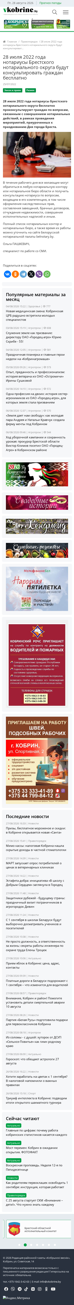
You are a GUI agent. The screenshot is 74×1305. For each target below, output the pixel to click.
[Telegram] (23, 274)
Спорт (32, 1093)
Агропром (34, 328)
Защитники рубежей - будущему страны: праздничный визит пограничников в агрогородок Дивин (35, 902)
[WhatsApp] (47, 274)
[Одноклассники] (15, 274)
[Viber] (39, 274)
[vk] (33, 1289)
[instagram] (40, 1289)
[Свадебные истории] (37, 502)
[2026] (37, 474)
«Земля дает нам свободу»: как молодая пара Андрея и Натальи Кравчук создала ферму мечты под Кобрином (35, 419)
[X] (31, 274)
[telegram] (19, 1289)
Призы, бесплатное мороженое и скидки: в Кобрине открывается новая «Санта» (36, 830)
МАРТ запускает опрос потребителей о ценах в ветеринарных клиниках (34, 865)
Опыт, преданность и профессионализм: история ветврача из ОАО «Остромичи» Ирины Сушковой (35, 376)
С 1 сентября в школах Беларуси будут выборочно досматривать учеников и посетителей (33, 924)
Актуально (34, 958)
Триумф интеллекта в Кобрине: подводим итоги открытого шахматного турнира (36, 1100)
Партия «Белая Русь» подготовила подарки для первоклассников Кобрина (37, 1022)
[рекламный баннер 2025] (37, 23)
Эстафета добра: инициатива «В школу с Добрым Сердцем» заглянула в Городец (35, 883)
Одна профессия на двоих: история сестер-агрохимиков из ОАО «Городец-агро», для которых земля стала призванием (37, 398)
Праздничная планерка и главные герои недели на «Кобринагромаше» (35, 356)
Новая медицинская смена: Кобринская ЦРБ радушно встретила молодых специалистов (34, 315)
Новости (33, 823)
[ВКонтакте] (7, 274)
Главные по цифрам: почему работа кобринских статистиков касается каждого (36, 1132)
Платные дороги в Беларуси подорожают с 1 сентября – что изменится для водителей (37, 983)
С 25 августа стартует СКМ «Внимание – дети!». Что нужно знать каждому (34, 1202)
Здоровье (34, 306)
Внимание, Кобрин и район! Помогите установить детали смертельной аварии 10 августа (35, 1002)
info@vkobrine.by (50, 1281)
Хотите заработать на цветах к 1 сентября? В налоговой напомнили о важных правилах (36, 1081)
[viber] (13, 1289)
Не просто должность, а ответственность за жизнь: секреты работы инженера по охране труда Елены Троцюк (35, 945)
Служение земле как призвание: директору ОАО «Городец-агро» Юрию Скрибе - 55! (33, 337)
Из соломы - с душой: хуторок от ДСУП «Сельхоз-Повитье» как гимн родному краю (33, 1041)
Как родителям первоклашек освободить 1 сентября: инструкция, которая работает (37, 1185)
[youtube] (53, 1289)
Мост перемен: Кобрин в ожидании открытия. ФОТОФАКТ (32, 1150)
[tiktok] (26, 1289)
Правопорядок (29, 41)
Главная (12, 41)
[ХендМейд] (37, 526)
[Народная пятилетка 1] (37, 589)
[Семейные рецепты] (37, 550)
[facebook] (6, 1289)
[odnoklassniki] (46, 1289)
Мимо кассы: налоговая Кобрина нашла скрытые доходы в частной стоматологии (36, 848)
